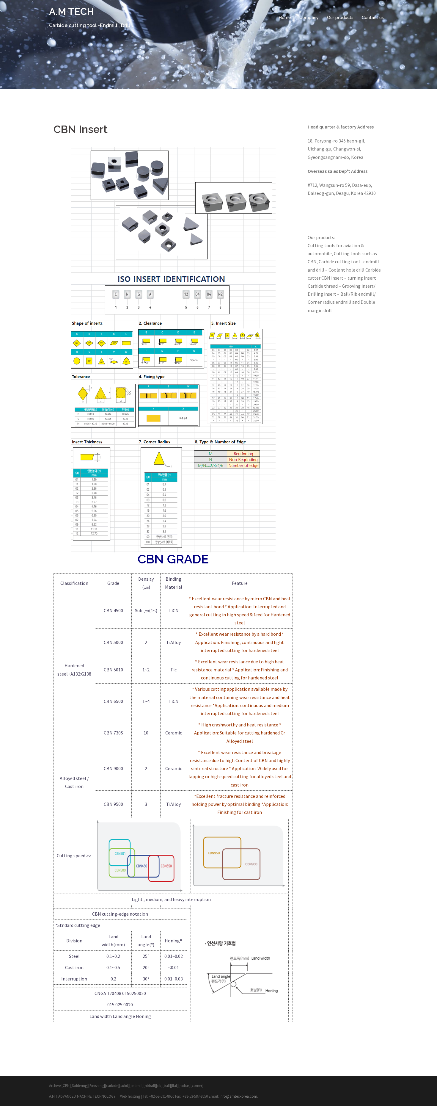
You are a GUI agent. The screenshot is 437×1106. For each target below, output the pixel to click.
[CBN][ (67, 1085)
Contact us (373, 17)
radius (184, 1085)
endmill (136, 1085)
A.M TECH (71, 11)
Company (309, 17)
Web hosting (130, 1096)
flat (174, 1085)
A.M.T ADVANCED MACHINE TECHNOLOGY (83, 1096)
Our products (340, 17)
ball (167, 1085)
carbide (112, 1085)
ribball (150, 1085)
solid (124, 1085)
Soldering (79, 1085)
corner (197, 1085)
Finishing (96, 1085)
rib (159, 1085)
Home (285, 17)
